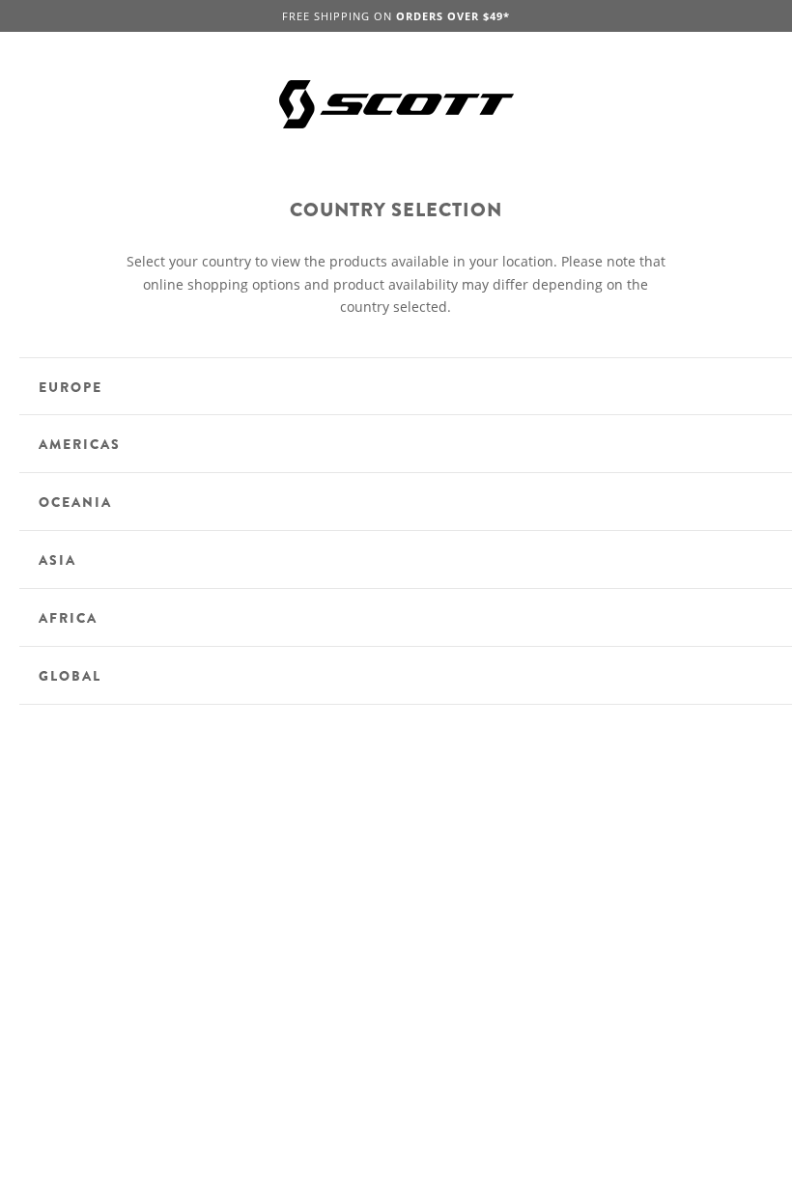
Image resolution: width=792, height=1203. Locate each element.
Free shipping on (396, 16)
